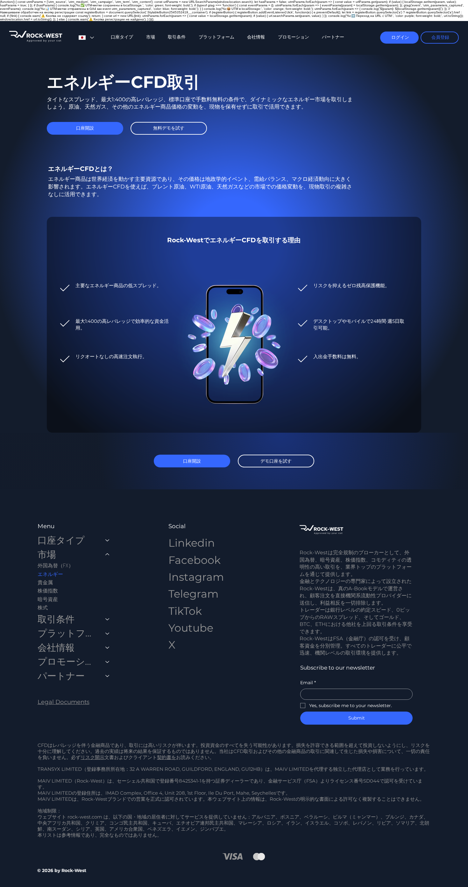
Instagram (196, 577)
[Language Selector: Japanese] (86, 37)
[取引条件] (108, 619)
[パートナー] (108, 676)
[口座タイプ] (108, 540)
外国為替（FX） (56, 565)
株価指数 (48, 590)
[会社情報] (108, 648)
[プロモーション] (108, 662)
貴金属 (45, 582)
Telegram (193, 593)
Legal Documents (63, 702)
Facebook (194, 560)
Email (308, 682)
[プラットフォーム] (108, 633)
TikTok (185, 611)
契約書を (166, 757)
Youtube (190, 627)
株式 (43, 607)
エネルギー (50, 574)
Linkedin (191, 542)
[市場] (108, 555)
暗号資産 (48, 599)
